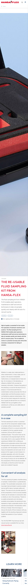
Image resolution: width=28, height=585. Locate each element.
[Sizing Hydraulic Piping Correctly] (11, 573)
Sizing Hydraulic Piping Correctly (10, 582)
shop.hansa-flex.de (6, 525)
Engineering (4, 315)
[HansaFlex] (10, 2)
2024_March (10, 315)
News (4, 6)
